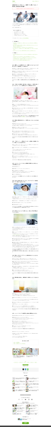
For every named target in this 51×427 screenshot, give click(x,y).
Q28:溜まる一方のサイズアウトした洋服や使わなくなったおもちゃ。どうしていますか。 (24, 57)
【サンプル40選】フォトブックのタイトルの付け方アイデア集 (20, 387)
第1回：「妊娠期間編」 (17, 342)
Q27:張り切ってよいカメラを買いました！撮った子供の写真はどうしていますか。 (24, 56)
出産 (28, 362)
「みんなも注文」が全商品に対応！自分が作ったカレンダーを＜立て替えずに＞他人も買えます (33, 384)
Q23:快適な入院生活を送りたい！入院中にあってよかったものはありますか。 (23, 47)
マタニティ (21, 362)
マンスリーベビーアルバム (16, 234)
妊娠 (35, 362)
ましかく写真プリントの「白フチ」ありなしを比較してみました (33, 387)
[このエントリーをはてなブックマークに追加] (25, 369)
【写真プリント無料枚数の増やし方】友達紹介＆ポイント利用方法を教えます (20, 390)
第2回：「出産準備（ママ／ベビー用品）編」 (20, 343)
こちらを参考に (23, 116)
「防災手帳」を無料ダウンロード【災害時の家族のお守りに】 (20, 384)
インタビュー (15, 362)
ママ (24, 362)
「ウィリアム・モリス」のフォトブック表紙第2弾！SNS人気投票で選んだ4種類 (33, 390)
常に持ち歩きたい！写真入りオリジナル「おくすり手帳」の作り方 (33, 381)
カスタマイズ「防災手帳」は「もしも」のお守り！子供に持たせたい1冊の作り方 (33, 378)
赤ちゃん (32, 362)
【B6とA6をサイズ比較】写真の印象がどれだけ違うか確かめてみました (20, 378)
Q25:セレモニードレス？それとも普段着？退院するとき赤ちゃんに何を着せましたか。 (24, 50)
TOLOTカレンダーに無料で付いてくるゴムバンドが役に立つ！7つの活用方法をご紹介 (20, 381)
